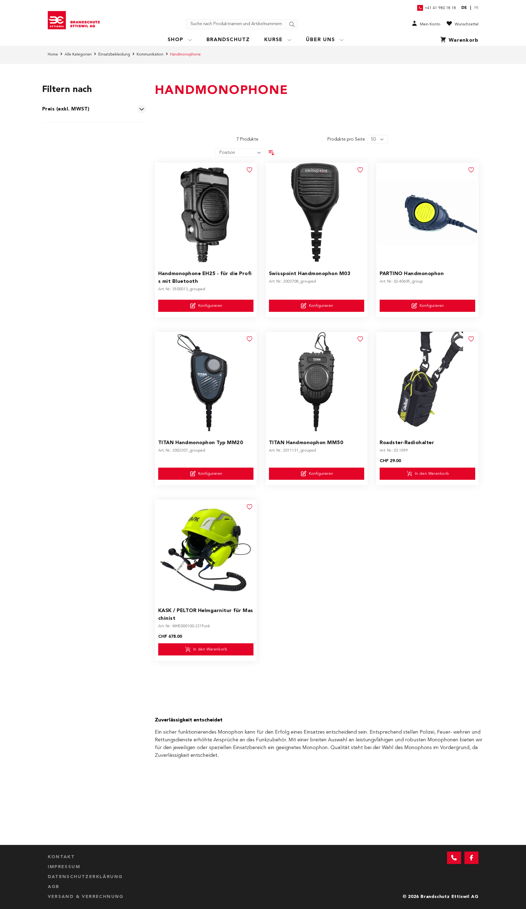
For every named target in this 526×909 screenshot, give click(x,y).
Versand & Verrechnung (86, 897)
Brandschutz (228, 39)
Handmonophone (185, 54)
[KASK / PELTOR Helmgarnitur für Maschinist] (205, 549)
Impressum (64, 867)
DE (464, 8)
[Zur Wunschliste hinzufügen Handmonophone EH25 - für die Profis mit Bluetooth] (250, 170)
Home (53, 54)
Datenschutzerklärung (85, 877)
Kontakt (61, 857)
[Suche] (292, 24)
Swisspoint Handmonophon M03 (310, 273)
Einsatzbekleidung (114, 54)
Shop (175, 39)
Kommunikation (150, 54)
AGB (54, 887)
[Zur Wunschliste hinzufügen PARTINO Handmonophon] (471, 170)
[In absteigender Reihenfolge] (271, 152)
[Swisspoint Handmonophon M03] (316, 212)
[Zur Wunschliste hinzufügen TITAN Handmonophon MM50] (360, 339)
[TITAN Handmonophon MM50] (316, 381)
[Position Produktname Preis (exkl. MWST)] (240, 152)
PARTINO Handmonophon (412, 273)
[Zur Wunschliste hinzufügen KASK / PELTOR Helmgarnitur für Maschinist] (250, 507)
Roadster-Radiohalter (407, 442)
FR (476, 8)
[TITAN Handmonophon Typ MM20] (205, 381)
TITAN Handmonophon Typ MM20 (200, 442)
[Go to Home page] (76, 20)
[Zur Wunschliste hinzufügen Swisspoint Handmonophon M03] (360, 170)
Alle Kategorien (78, 54)
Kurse (273, 39)
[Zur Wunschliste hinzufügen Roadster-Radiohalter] (471, 339)
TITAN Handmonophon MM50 (306, 442)
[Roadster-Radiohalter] (427, 381)
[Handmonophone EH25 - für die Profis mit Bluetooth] (205, 212)
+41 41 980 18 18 (440, 8)
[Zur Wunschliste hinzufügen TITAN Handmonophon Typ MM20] (250, 339)
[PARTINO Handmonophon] (427, 212)
